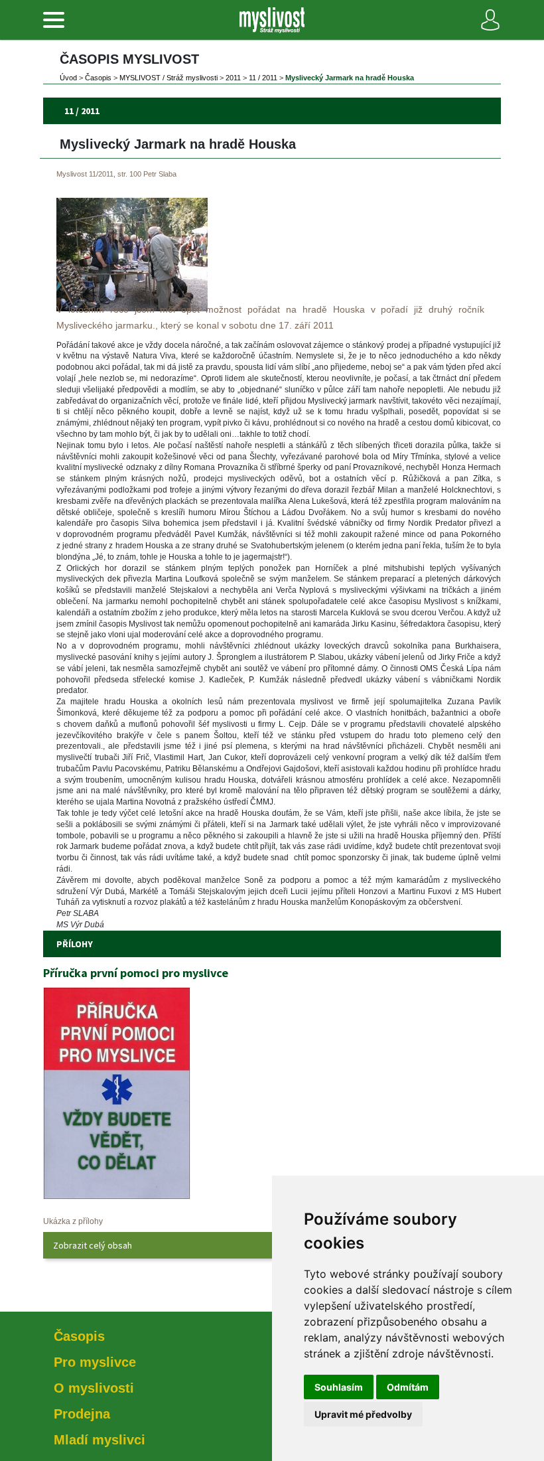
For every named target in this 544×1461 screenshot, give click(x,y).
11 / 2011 (263, 78)
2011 (233, 78)
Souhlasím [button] (338, 1387)
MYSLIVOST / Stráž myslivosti (168, 78)
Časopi (98, 78)
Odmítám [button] (408, 1387)
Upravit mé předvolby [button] (363, 1414)
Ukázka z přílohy (73, 1221)
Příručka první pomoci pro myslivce (135, 972)
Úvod (68, 78)
